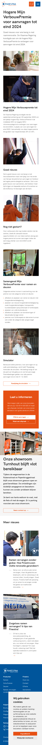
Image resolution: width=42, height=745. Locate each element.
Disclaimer (7, 737)
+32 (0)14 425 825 (21, 406)
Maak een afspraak (20, 421)
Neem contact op (19, 510)
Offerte (31, 4)
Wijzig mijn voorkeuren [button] (25, 738)
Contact (25, 683)
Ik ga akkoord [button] (25, 734)
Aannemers (27, 690)
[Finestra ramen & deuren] (9, 4)
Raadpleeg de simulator (19, 383)
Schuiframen (7, 683)
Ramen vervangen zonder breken (9, 691)
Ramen (5, 680)
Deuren (5, 686)
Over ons (26, 680)
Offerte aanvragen (19, 417)
